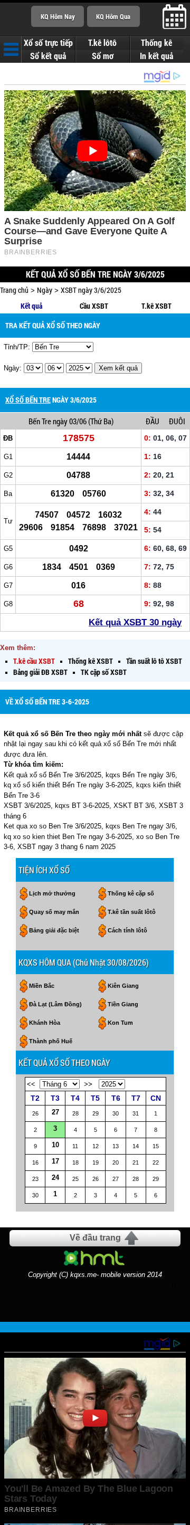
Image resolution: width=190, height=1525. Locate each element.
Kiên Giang (123, 986)
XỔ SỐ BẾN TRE (28, 400)
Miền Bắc (41, 986)
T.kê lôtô (102, 42)
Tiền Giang (123, 1004)
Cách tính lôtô (127, 930)
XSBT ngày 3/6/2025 (91, 290)
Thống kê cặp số (131, 893)
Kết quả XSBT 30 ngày (135, 622)
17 (55, 1161)
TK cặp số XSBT (104, 672)
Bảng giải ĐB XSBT (40, 672)
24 (55, 1177)
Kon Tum (120, 1022)
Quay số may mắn (54, 912)
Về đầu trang (95, 1237)
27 (55, 1112)
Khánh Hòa (44, 1022)
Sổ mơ (102, 56)
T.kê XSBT (156, 306)
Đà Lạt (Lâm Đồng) (55, 1004)
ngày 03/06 (70, 421)
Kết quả (31, 306)
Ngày (44, 290)
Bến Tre (39, 421)
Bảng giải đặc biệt (54, 930)
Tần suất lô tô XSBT (154, 661)
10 (55, 1145)
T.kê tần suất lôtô (132, 912)
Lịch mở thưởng (52, 893)
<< (31, 1084)
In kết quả (156, 56)
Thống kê (156, 42)
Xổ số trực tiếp (48, 42)
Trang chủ (14, 290)
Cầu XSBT (94, 306)
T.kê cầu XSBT (34, 661)
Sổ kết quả (48, 56)
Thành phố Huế (50, 1041)
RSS (179, 1286)
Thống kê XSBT (90, 661)
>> (88, 1084)
